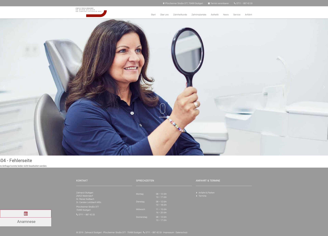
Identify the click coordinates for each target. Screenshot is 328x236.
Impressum (168, 232)
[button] (4, 87)
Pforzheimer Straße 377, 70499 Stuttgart (184, 3)
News (226, 14)
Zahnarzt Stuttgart (93, 232)
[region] (164, 87)
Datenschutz (181, 232)
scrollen (163, 117)
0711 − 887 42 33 (244, 3)
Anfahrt (248, 14)
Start (153, 14)
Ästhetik (215, 14)
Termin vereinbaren (220, 3)
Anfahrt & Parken (206, 192)
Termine (202, 196)
